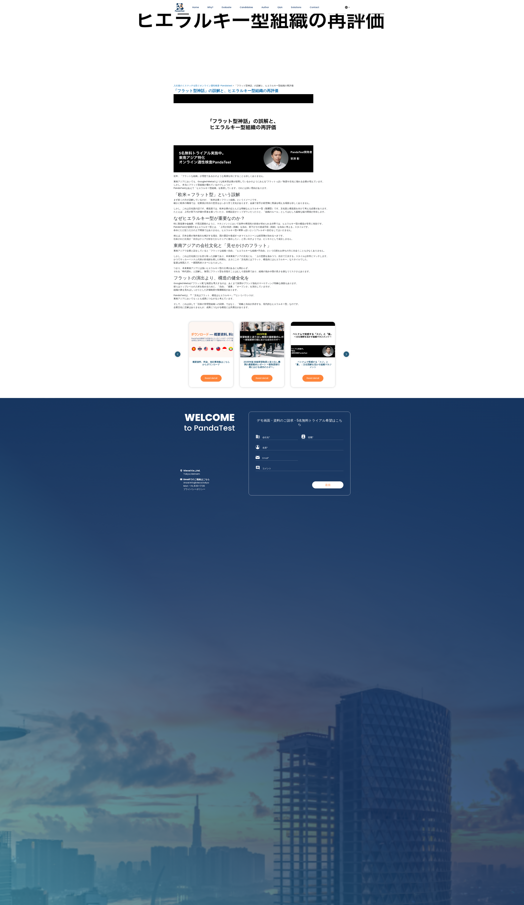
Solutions (296, 7)
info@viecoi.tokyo (199, 482)
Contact (314, 7)
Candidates (246, 7)
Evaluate (226, 7)
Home (195, 7)
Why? (210, 7)
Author (265, 7)
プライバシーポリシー (194, 489)
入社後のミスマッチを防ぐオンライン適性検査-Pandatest (203, 85)
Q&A (279, 7)
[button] (177, 354)
